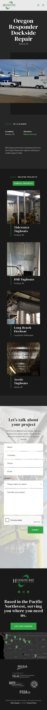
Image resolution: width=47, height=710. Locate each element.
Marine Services (30, 134)
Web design (15, 703)
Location (8, 478)
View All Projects (23, 183)
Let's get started (23, 626)
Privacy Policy (31, 703)
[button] (38, 5)
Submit (35, 530)
